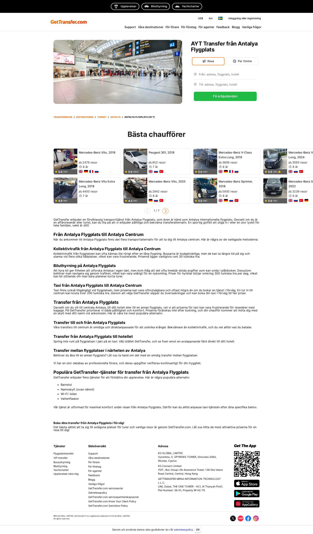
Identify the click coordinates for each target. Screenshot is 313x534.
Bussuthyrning (61, 462)
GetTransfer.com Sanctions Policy (108, 505)
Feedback (223, 27)
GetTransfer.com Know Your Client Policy (112, 501)
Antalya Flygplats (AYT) (139, 117)
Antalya (115, 117)
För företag (188, 27)
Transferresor (62, 117)
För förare (172, 27)
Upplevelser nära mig (66, 473)
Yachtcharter (61, 469)
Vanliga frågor (251, 27)
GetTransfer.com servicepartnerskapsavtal (113, 496)
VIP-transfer (60, 457)
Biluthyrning (60, 466)
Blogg (236, 27)
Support (130, 27)
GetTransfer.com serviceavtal (105, 488)
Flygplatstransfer (63, 453)
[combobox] (228, 76)
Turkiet (102, 117)
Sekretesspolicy (97, 492)
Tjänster (59, 446)
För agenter (206, 27)
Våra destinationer (150, 27)
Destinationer (84, 117)
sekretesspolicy (183, 529)
